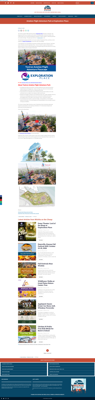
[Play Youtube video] (37, 121)
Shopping (54, 16)
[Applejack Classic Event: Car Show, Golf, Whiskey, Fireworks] (27, 311)
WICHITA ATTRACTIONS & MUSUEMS (8, 366)
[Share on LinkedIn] (28, 30)
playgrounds (40, 37)
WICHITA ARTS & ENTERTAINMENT (7, 369)
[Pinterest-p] (11, 3)
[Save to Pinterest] (23, 30)
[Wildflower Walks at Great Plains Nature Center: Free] (27, 288)
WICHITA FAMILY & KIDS (6, 374)
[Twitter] (8, 3)
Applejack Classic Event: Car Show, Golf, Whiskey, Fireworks (46, 306)
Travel (76, 16)
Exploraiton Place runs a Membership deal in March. (31, 82)
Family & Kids (45, 344)
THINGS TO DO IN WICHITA (54, 374)
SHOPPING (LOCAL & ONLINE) (54, 371)
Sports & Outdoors (62, 16)
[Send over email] (26, 30)
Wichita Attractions (38, 16)
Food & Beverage (47, 16)
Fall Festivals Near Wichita (45, 265)
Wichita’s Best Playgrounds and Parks (25, 212)
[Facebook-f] (5, 3)
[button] (20, 16)
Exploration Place (39, 33)
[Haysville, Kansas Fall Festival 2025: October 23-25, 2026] (27, 252)
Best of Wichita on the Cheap (33, 344)
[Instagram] (13, 3)
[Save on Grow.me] (30, 30)
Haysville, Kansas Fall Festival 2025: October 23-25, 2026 (47, 246)
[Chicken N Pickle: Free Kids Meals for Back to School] (27, 334)
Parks (49, 344)
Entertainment (40, 344)
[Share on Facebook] (19, 30)
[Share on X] (21, 30)
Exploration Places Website (25, 133)
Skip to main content (4, 0)
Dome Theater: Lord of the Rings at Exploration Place (47, 225)
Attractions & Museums (23, 344)
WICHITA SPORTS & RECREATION (55, 366)
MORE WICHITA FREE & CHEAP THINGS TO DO (57, 369)
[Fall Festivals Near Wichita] (27, 270)
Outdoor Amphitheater (27, 41)
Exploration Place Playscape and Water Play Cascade (28, 213)
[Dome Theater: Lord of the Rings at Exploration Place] (27, 231)
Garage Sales (70, 16)
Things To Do (19, 16)
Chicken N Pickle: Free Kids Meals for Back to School (45, 328)
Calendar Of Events (28, 16)
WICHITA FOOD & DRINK (6, 371)
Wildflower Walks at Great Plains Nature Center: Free (46, 283)
